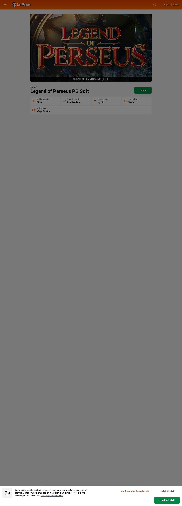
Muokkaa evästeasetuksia (135, 491)
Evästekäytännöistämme (52, 496)
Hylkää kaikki (167, 491)
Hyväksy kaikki (167, 500)
